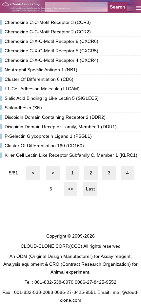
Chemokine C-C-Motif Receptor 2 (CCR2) (48, 31)
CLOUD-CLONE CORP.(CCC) (51, 246)
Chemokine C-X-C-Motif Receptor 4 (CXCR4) (51, 60)
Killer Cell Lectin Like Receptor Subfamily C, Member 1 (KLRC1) (71, 155)
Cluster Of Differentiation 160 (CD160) (44, 145)
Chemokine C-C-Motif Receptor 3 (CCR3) (48, 22)
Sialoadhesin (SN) (23, 107)
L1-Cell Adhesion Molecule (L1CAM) (42, 88)
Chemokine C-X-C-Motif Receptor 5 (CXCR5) (51, 50)
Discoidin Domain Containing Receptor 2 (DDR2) (55, 117)
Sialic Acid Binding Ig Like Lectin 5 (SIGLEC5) (52, 98)
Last (90, 188)
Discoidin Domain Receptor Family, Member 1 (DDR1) (61, 126)
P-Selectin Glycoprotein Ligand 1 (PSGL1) (48, 136)
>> (70, 188)
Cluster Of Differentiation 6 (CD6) (39, 79)
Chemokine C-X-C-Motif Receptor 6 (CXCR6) (51, 41)
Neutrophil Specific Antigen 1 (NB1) (41, 69)
